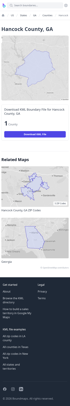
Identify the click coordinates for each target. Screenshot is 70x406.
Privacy (42, 291)
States (23, 15)
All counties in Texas (15, 347)
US (12, 15)
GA (34, 15)
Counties (47, 15)
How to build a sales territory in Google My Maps (17, 313)
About (7, 291)
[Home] (3, 15)
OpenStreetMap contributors (56, 267)
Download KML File (35, 134)
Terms (42, 298)
